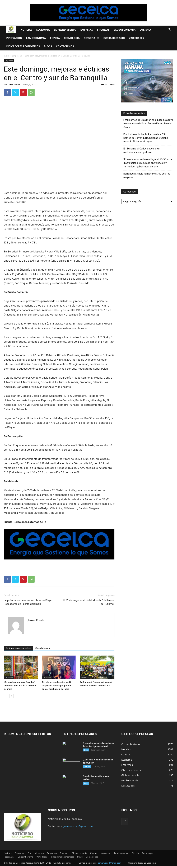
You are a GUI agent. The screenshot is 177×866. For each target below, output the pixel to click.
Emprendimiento (65, 29)
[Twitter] (15, 92)
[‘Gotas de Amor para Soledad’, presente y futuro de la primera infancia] (21, 667)
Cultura (145, 29)
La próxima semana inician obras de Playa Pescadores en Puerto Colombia (28, 602)
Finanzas (103, 29)
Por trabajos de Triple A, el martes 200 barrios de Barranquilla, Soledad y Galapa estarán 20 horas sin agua (145, 138)
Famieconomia (36, 38)
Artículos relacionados (18, 648)
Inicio (6, 55)
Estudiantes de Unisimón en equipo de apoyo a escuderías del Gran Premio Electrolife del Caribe (148, 124)
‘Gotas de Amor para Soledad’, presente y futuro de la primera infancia (20, 685)
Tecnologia (72, 38)
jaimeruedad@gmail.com (78, 826)
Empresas (86, 29)
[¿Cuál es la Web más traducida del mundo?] (71, 764)
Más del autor (42, 648)
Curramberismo (114, 38)
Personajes (91, 38)
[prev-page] (6, 696)
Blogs (48, 46)
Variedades (136, 38)
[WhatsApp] (31, 92)
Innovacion (14, 38)
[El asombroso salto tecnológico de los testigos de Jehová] (71, 748)
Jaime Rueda (14, 84)
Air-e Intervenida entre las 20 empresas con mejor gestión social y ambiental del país (56, 685)
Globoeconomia (125, 29)
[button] (169, 30)
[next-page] (11, 696)
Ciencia (55, 38)
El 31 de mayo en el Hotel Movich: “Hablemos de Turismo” (88, 602)
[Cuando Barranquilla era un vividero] (71, 781)
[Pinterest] (23, 92)
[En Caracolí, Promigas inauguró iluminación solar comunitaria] (97, 667)
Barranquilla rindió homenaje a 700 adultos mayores (146, 175)
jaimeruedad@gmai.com (109, 862)
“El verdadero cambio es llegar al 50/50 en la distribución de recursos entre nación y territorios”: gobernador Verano (147, 163)
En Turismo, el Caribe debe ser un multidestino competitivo (141, 150)
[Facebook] (7, 92)
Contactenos (65, 46)
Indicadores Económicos (23, 46)
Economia (43, 29)
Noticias (26, 29)
